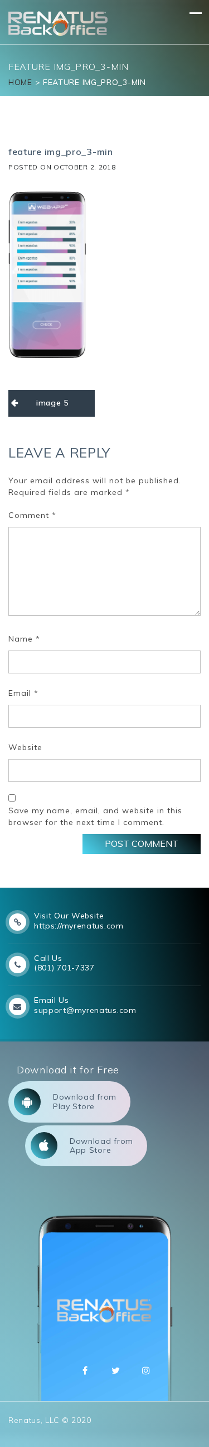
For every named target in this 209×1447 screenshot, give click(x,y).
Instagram (146, 1370)
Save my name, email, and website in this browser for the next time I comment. (95, 816)
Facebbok (85, 1370)
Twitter (116, 1370)
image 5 (52, 403)
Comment (32, 515)
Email (23, 693)
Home (20, 82)
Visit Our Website (69, 916)
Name (24, 639)
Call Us (48, 958)
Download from (84, 1101)
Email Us (51, 1000)
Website (25, 747)
